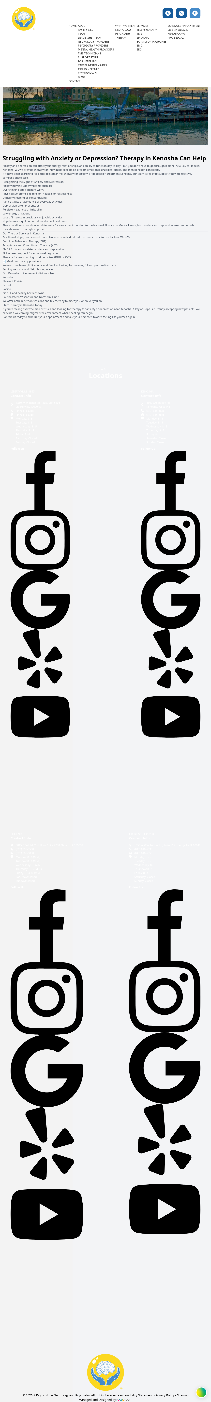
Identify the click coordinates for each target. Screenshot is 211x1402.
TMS (139, 33)
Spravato (143, 37)
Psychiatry (122, 33)
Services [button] (142, 26)
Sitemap (183, 1395)
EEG (139, 49)
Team (81, 33)
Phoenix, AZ (176, 37)
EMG (140, 45)
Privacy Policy (164, 1395)
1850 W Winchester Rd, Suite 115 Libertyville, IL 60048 (167, 845)
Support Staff (88, 57)
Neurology (123, 30)
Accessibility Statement (136, 1395)
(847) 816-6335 (25, 410)
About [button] (82, 26)
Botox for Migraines (151, 41)
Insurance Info (89, 69)
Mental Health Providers (96, 49)
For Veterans (87, 61)
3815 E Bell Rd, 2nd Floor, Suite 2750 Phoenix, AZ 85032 (49, 845)
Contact (74, 81)
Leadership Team (89, 37)
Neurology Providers (93, 41)
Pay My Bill (85, 30)
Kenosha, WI (176, 33)
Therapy (121, 37)
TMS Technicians (89, 53)
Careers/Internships (92, 65)
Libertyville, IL (178, 30)
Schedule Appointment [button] (184, 26)
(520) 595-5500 (25, 849)
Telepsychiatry (147, 30)
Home (73, 26)
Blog (81, 77)
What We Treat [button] (125, 26)
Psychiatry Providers (93, 45)
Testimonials (87, 73)
